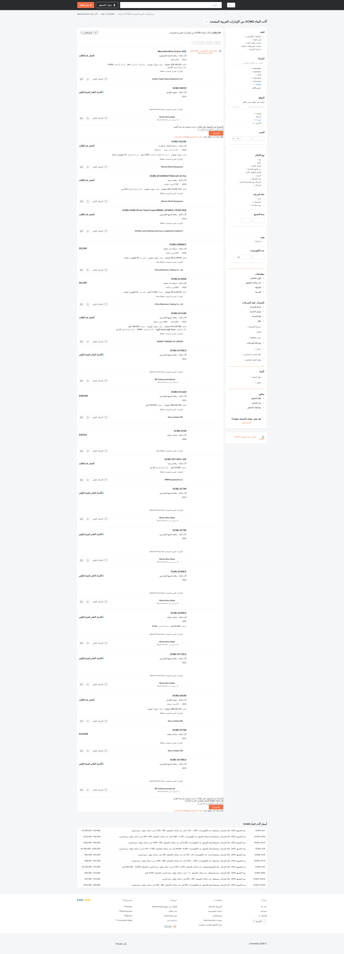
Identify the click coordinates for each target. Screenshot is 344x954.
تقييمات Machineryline (213, 920)
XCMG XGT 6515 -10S (175, 459)
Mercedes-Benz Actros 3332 (172, 51)
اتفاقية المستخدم (180, 137)
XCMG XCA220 (178, 392)
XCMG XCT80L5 (178, 350)
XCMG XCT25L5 (178, 654)
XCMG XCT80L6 (178, 760)
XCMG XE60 (260, 873)
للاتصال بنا (263, 916)
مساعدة (264, 911)
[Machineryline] (253, 5)
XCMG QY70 (259, 861)
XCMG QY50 (180, 431)
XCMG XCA (260, 849)
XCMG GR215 (179, 88)
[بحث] (219, 5)
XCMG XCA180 (178, 313)
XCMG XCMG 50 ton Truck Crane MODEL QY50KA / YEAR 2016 (154, 210)
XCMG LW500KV (177, 244)
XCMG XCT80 (179, 489)
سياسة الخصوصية (196, 137)
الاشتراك (216, 133)
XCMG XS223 (259, 879)
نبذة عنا (264, 906)
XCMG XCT (260, 830)
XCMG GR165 (179, 696)
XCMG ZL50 (260, 855)
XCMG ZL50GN (178, 279)
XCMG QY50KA (178, 571)
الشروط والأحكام (215, 906)
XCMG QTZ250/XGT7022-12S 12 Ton (168, 176)
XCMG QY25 (259, 843)
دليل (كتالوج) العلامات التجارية (210, 925)
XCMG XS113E (178, 141)
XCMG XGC (260, 867)
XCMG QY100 (259, 885)
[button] (87, 79)
